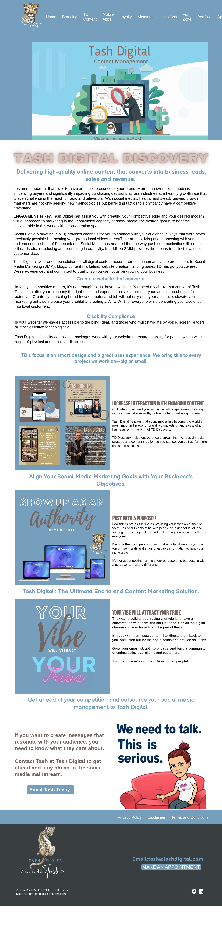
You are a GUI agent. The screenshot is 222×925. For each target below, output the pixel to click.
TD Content (90, 16)
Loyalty (126, 17)
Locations (168, 17)
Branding (69, 17)
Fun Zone (187, 16)
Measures (146, 17)
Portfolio (204, 17)
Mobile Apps (108, 16)
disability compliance (55, 337)
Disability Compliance (111, 317)
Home (51, 17)
